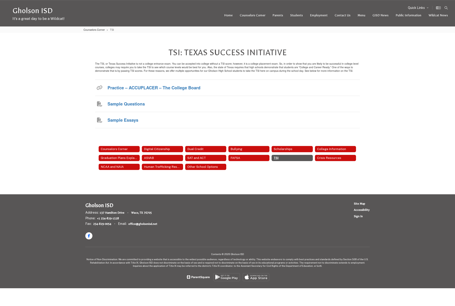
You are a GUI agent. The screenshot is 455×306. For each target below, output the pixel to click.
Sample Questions (126, 104)
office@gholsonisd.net (142, 224)
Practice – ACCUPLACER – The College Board (154, 88)
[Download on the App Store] (256, 277)
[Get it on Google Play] (226, 277)
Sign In (358, 216)
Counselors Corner (94, 29)
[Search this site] (446, 8)
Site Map (359, 203)
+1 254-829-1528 (108, 218)
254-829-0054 (102, 224)
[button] (418, 8)
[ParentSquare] (198, 277)
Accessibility (362, 210)
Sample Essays (123, 120)
